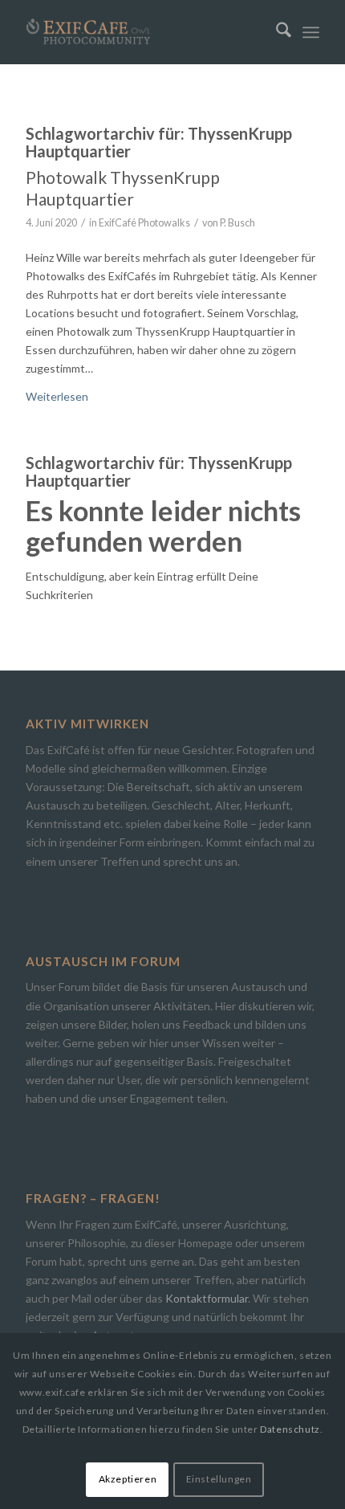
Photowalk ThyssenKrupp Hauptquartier (123, 188)
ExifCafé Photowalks (144, 223)
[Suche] (275, 32)
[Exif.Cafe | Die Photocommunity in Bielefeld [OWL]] (143, 32)
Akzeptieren (128, 1479)
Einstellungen (219, 1479)
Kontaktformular (206, 1298)
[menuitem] (275, 32)
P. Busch (237, 223)
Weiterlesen (57, 396)
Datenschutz (290, 1429)
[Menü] (310, 32)
